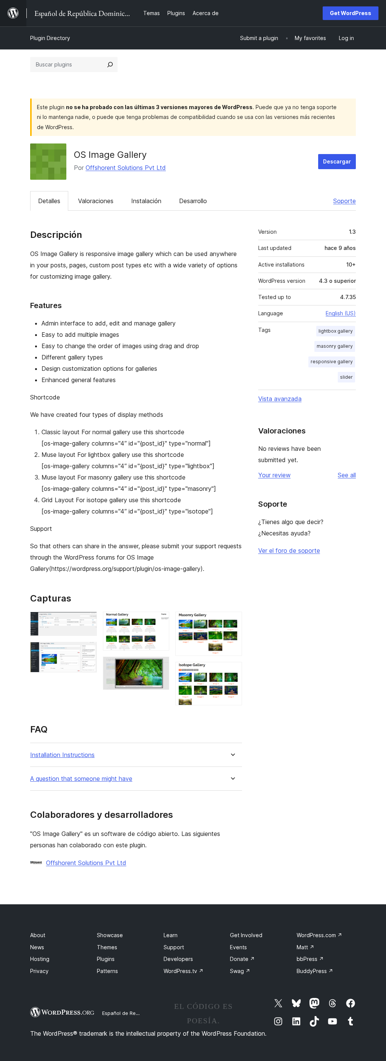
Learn (171, 935)
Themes (107, 947)
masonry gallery (335, 346)
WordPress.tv (184, 971)
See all (347, 475)
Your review (274, 475)
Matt (305, 947)
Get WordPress (350, 13)
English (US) (341, 313)
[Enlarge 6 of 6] (232, 672)
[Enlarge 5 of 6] (232, 622)
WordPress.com (319, 935)
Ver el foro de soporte (289, 550)
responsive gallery (332, 361)
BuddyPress (315, 971)
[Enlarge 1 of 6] (86, 622)
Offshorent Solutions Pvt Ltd (126, 167)
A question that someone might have (81, 778)
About (37, 935)
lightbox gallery (336, 331)
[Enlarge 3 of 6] (159, 622)
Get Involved (246, 935)
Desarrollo (193, 201)
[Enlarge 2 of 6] (86, 652)
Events (238, 947)
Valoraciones (95, 201)
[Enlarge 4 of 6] (159, 667)
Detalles (49, 201)
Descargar (337, 161)
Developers (178, 959)
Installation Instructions (62, 755)
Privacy (39, 971)
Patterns (107, 971)
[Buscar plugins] (110, 64)
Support (174, 947)
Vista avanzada (280, 399)
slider (346, 377)
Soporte (344, 201)
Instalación (146, 201)
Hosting (39, 959)
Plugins (106, 959)
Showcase (110, 935)
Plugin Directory (50, 38)
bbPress (310, 959)
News (37, 947)
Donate (242, 959)
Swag (240, 971)
